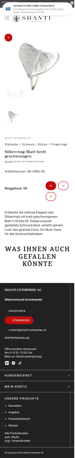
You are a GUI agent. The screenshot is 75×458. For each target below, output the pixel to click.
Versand (9, 160)
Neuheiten (14, 405)
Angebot (13, 412)
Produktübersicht (19, 418)
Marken (13, 425)
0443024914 (17, 310)
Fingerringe (59, 143)
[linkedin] (7, 363)
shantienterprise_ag (17, 337)
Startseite (11, 143)
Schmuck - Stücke (34, 143)
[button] (6, 18)
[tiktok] (20, 363)
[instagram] (13, 363)
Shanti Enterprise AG (33, 452)
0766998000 (21, 320)
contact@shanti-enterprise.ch (27, 329)
